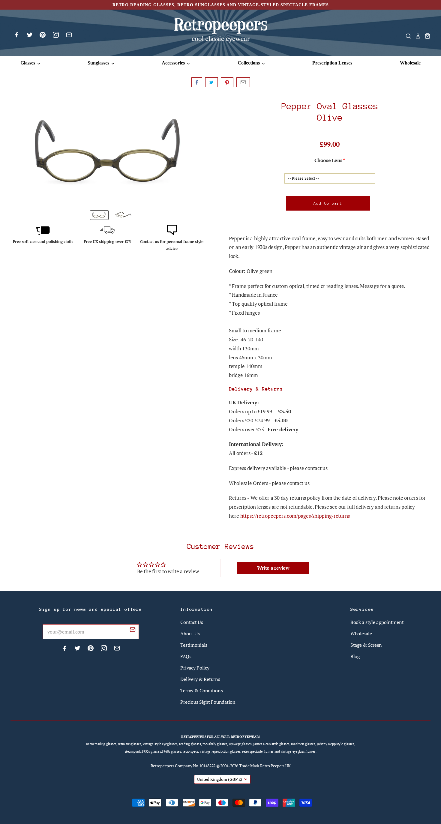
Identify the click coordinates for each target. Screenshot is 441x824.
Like (196, 82)
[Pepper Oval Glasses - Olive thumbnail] (123, 215)
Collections (249, 62)
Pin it (227, 82)
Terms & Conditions (201, 690)
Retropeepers (162, 766)
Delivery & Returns (200, 679)
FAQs (185, 656)
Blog (355, 656)
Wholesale (410, 62)
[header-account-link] (416, 36)
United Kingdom (219, 779)
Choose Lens (328, 160)
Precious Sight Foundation (207, 702)
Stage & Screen (366, 645)
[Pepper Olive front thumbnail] (99, 215)
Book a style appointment (377, 622)
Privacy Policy (194, 667)
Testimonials (193, 645)
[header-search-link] (406, 36)
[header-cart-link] (425, 36)
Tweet (211, 82)
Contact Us (191, 622)
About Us (190, 633)
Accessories (174, 62)
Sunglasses (99, 62)
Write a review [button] (273, 568)
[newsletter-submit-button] (133, 631)
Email (243, 82)
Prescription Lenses (332, 62)
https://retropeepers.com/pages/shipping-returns (295, 515)
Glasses (28, 62)
